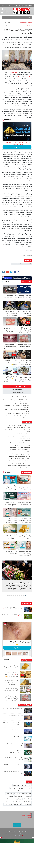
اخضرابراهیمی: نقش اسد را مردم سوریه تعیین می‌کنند (19, 443)
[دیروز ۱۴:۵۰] (28, 752)
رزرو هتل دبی (17, 804)
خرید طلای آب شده (26, 793)
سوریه (20, 77)
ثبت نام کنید (17, 147)
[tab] (17, 386)
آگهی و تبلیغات (11, 5)
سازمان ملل (29, 77)
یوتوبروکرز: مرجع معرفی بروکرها (13, 802)
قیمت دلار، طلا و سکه (26, 815)
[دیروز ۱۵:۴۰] (28, 745)
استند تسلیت (9, 793)
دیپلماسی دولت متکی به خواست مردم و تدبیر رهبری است (19, 458)
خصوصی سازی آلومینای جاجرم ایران (16, 715)
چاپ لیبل (11, 796)
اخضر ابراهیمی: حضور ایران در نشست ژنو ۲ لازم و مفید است (18, 425)
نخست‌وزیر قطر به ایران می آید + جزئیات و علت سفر (19, 403)
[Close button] (33, 837)
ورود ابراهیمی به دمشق (25, 440)
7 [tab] (13, 595)
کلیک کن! (17, 648)
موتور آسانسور (16, 785)
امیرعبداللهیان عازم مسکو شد (24, 467)
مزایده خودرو (17, 793)
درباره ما (29, 813)
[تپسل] (3, 120)
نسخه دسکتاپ (17, 825)
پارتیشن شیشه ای (27, 802)
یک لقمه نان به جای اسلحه (25, 438)
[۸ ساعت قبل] (28, 710)
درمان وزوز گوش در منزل (18, 736)
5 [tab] (17, 595)
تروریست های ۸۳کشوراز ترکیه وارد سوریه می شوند (20, 447)
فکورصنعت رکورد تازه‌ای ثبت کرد (17, 729)
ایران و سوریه (28, 264)
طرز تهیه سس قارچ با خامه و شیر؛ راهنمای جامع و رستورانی (13, 744)
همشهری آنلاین (21, 11)
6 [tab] (15, 595)
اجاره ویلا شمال (13, 788)
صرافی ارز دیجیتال (18, 799)
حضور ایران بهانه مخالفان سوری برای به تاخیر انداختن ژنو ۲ (18, 427)
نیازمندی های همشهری (19, 5)
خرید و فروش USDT (26, 785)
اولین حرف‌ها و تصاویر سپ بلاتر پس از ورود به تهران (20, 449)
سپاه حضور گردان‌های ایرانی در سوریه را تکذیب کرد (20, 463)
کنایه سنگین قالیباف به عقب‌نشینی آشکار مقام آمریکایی (18, 397)
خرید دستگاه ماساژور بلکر (25, 788)
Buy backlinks (27, 799)
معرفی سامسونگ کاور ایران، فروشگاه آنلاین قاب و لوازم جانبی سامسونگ (13, 758)
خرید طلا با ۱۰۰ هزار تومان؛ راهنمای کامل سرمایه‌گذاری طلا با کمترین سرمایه (15, 751)
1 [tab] (25, 595)
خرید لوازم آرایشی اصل (19, 791)
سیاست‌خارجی (28, 26)
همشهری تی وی (4, 5)
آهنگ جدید (28, 796)
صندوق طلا (9, 799)
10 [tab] (7, 595)
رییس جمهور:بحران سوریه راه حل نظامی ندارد (17, 31)
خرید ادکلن (28, 791)
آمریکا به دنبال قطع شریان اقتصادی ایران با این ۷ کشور (18, 413)
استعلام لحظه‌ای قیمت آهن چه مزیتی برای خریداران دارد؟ (13, 709)
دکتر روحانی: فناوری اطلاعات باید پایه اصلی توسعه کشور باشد (18, 436)
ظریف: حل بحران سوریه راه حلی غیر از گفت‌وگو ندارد (20, 454)
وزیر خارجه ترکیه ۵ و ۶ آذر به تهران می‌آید (22, 445)
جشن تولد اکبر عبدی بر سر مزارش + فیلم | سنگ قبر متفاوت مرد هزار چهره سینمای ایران (17, 585)
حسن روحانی (14, 72)
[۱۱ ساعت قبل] (28, 731)
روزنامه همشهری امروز (29, 5)
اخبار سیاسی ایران (22, 22)
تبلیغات (29, 817)
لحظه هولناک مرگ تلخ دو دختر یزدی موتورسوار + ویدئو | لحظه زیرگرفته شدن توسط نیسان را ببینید (13, 608)
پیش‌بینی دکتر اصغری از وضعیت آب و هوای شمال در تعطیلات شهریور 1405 (13, 723)
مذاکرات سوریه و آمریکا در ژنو (24, 452)
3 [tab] (21, 595)
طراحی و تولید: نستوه (16, 835)
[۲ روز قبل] (28, 773)
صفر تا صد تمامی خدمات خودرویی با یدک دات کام (13, 764)
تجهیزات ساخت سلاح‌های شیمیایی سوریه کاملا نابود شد (19, 461)
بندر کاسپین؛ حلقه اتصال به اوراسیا (22, 17)
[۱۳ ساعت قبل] (28, 609)
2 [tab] (23, 595)
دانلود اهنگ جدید (27, 804)
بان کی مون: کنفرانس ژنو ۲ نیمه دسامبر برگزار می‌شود (19, 456)
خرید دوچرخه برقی (19, 796)
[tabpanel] (17, 576)
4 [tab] (19, 595)
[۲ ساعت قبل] (17, 570)
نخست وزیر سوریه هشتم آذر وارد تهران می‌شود (21, 433)
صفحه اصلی (30, 22)
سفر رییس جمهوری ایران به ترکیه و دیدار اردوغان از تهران (19, 465)
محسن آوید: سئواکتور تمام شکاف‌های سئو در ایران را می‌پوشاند (13, 772)
